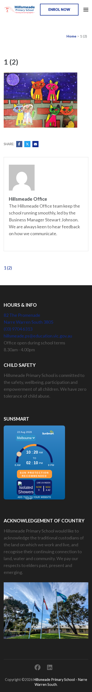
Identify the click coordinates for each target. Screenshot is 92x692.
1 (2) (8, 267)
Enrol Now (59, 9)
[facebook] (37, 667)
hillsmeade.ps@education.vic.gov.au (38, 335)
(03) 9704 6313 (18, 329)
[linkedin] (49, 667)
